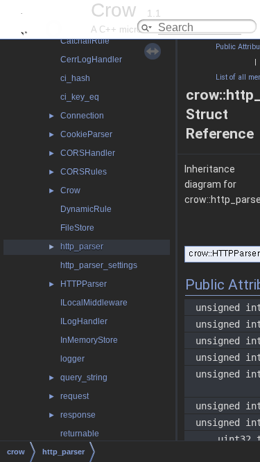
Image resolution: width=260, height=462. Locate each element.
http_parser (81, 246)
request (74, 396)
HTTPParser (83, 284)
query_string (83, 377)
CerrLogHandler (91, 59)
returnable (79, 433)
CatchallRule (85, 41)
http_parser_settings (98, 265)
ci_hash (75, 78)
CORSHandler (87, 153)
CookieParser (86, 134)
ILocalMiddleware (94, 303)
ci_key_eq (79, 97)
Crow (70, 190)
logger (72, 359)
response (78, 415)
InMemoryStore (89, 340)
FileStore (77, 228)
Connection (82, 116)
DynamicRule (86, 209)
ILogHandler (83, 321)
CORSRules (83, 172)
